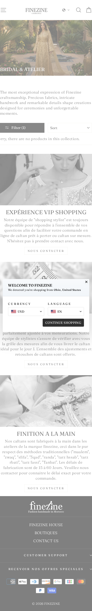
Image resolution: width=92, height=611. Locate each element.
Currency (19, 304)
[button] (26, 311)
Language (59, 304)
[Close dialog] (86, 282)
